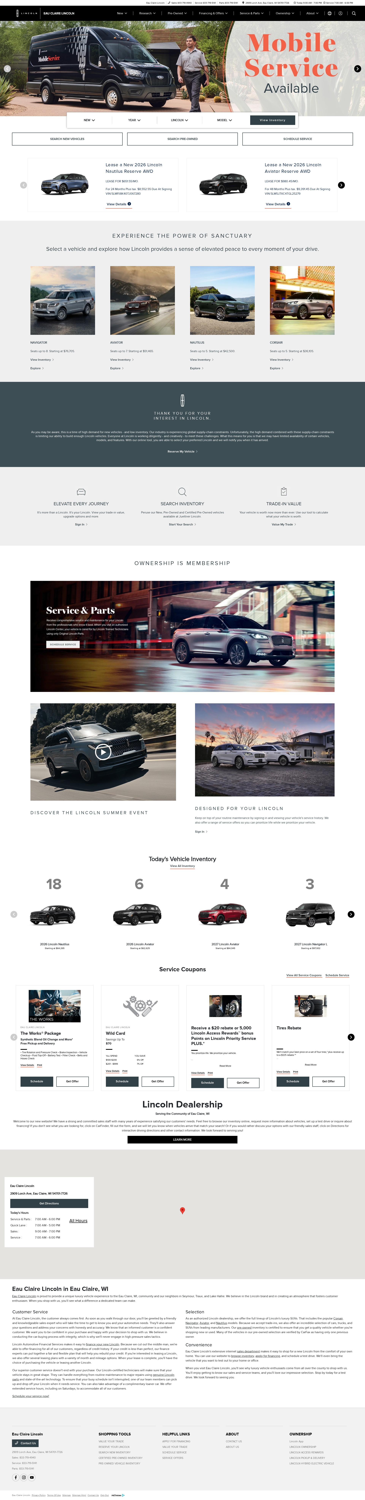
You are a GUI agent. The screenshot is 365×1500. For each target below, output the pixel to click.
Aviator (204, 1323)
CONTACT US (234, 1441)
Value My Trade (282, 524)
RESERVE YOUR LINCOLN (114, 1447)
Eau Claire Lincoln (24, 1296)
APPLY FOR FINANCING (176, 1441)
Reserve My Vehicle (181, 451)
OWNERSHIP (301, 1434)
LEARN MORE (182, 1139)
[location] (243, 3)
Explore (35, 368)
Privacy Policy (39, 1495)
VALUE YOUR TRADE (111, 1441)
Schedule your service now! (30, 1396)
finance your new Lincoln (102, 1344)
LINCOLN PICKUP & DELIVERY (307, 1458)
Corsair (338, 1318)
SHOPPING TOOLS (115, 1434)
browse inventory (242, 1356)
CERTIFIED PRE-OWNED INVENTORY (121, 1458)
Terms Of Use (54, 1495)
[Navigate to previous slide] (3, 68)
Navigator (192, 1323)
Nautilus (221, 1323)
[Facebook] (16, 1477)
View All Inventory (182, 866)
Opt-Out (104, 1495)
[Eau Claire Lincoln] (44, 13)
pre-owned (244, 1327)
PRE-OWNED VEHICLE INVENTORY (119, 1463)
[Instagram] (24, 1477)
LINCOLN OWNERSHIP (303, 1447)
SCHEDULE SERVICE (174, 1452)
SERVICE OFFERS (172, 1458)
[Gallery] (182, 68)
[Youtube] (32, 1477)
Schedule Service (337, 975)
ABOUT (232, 1434)
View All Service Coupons (304, 975)
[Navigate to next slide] (362, 68)
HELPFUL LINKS (176, 1434)
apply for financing (268, 1356)
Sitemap (66, 1495)
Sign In (79, 524)
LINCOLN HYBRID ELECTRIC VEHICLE (312, 1463)
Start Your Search (181, 524)
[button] (182, 1210)
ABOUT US (232, 1447)
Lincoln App (296, 1441)
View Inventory (40, 359)
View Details (117, 204)
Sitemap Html (79, 1495)
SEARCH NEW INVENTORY (115, 1452)
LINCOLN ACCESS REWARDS (307, 1452)
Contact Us (28, 1443)
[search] (354, 13)
